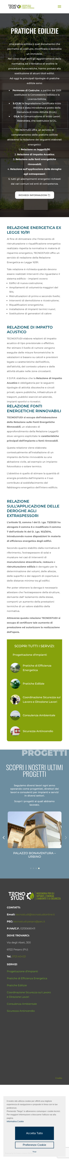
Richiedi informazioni (33, 195)
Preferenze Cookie (34, 1144)
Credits (58, 1078)
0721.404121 (19, 956)
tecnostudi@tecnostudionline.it (35, 914)
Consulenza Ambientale (22, 1003)
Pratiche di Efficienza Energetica (27, 978)
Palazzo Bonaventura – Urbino (34, 854)
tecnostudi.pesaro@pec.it (29, 921)
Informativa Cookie (15, 1121)
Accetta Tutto (34, 1133)
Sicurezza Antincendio (21, 1010)
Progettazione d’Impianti (22, 971)
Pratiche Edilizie (17, 985)
